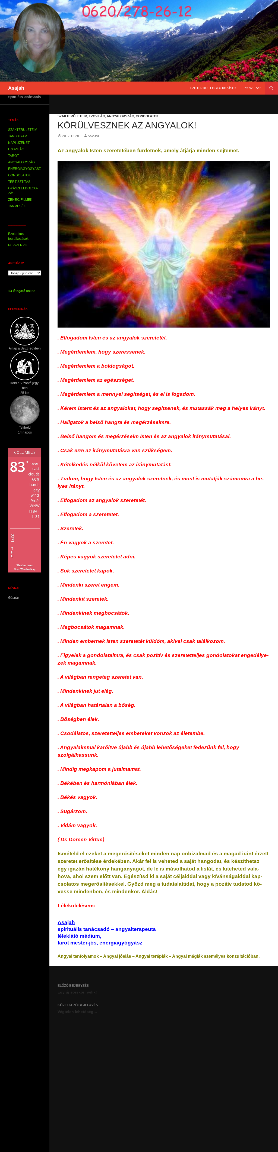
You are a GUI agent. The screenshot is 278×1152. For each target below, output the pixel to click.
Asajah (16, 88)
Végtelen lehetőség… (78, 1008)
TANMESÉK (17, 206)
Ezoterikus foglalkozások (213, 88)
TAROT (13, 156)
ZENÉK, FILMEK (20, 200)
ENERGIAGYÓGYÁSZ (24, 169)
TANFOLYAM (17, 136)
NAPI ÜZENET (19, 143)
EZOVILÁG (97, 116)
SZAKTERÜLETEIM (72, 116)
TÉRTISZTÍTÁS (19, 182)
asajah (94, 136)
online (21, 291)
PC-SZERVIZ (252, 88)
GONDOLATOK (147, 116)
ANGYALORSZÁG (120, 116)
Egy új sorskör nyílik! (77, 989)
